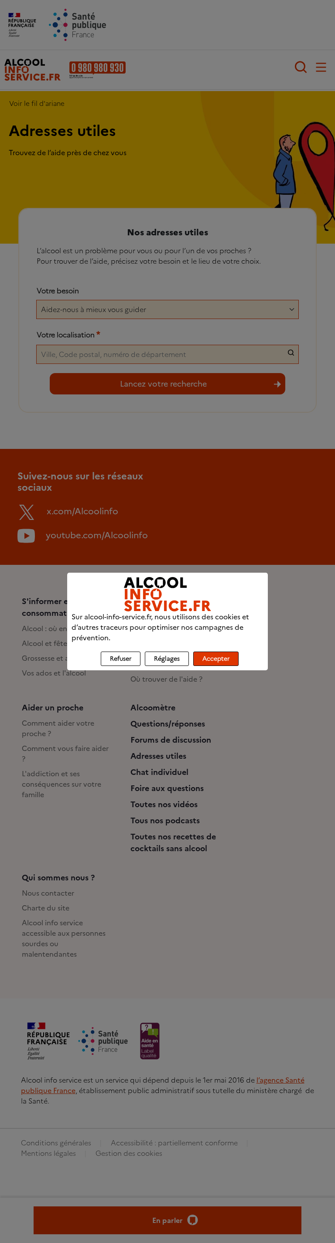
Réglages (167, 658)
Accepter (215, 658)
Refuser (120, 658)
